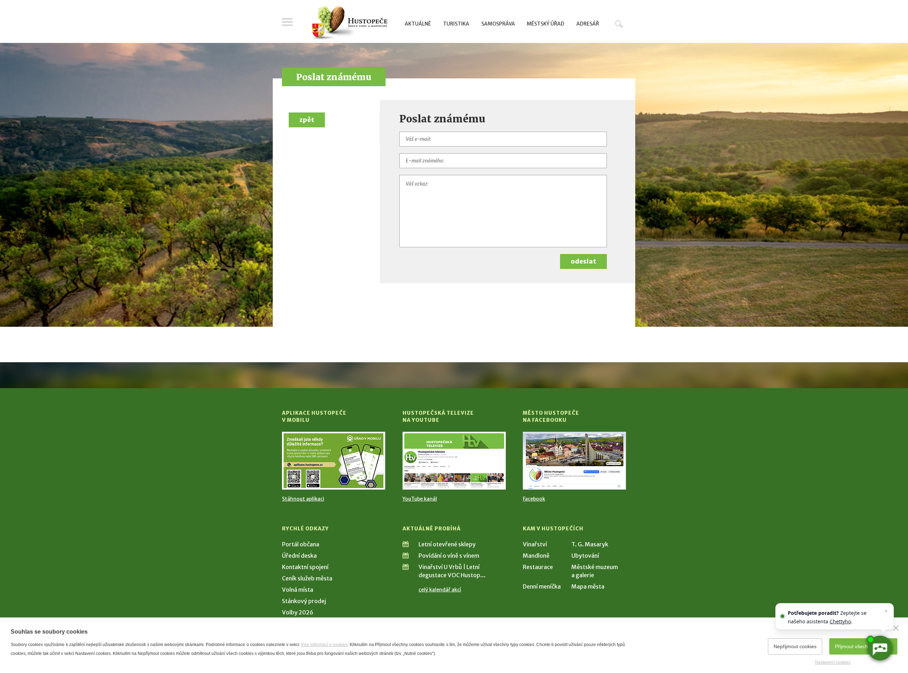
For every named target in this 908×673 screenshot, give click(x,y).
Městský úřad (545, 24)
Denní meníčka (542, 586)
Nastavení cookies (833, 662)
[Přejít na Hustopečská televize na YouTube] (454, 461)
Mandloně (536, 555)
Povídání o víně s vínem (449, 555)
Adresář (587, 24)
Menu (287, 22)
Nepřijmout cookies (795, 646)
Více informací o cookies (324, 644)
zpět (306, 120)
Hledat (619, 24)
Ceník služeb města (307, 578)
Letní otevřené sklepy (447, 544)
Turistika (456, 24)
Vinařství (535, 544)
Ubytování (585, 555)
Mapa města (587, 586)
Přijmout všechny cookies (863, 646)
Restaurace (538, 566)
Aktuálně (418, 24)
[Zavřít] (896, 628)
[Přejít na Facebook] (574, 461)
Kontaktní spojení (305, 566)
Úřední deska (299, 555)
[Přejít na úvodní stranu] (349, 23)
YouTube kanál (420, 499)
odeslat (583, 261)
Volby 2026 (297, 612)
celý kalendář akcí (440, 589)
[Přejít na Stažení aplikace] (333, 461)
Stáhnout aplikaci (303, 499)
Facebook (534, 499)
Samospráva (498, 24)
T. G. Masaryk (589, 544)
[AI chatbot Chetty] (879, 648)
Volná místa (297, 589)
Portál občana (300, 544)
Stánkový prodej (304, 601)
